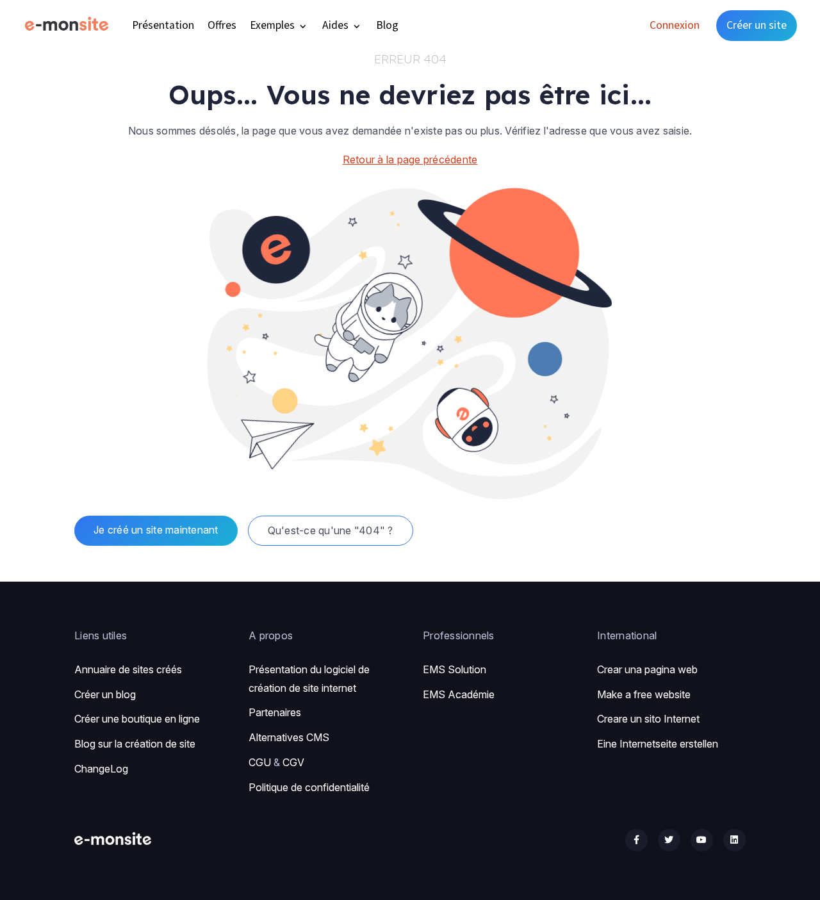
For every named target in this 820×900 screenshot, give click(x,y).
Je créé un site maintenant (156, 529)
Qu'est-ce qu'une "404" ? (330, 530)
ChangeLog (101, 768)
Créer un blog (105, 694)
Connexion (675, 25)
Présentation (163, 25)
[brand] (69, 25)
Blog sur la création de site (134, 743)
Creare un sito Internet (648, 718)
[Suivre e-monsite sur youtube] (702, 840)
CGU (260, 762)
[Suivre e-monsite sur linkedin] (734, 840)
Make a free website (644, 694)
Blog (387, 25)
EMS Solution (454, 669)
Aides (336, 25)
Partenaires (275, 712)
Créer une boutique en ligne (137, 718)
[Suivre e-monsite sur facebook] (636, 840)
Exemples (273, 25)
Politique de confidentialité (309, 787)
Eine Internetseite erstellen (657, 743)
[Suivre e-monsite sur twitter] (669, 840)
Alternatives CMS (289, 737)
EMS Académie (459, 694)
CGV (293, 762)
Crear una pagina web (647, 669)
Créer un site (756, 25)
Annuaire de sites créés (128, 669)
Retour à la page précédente (410, 159)
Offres (222, 25)
